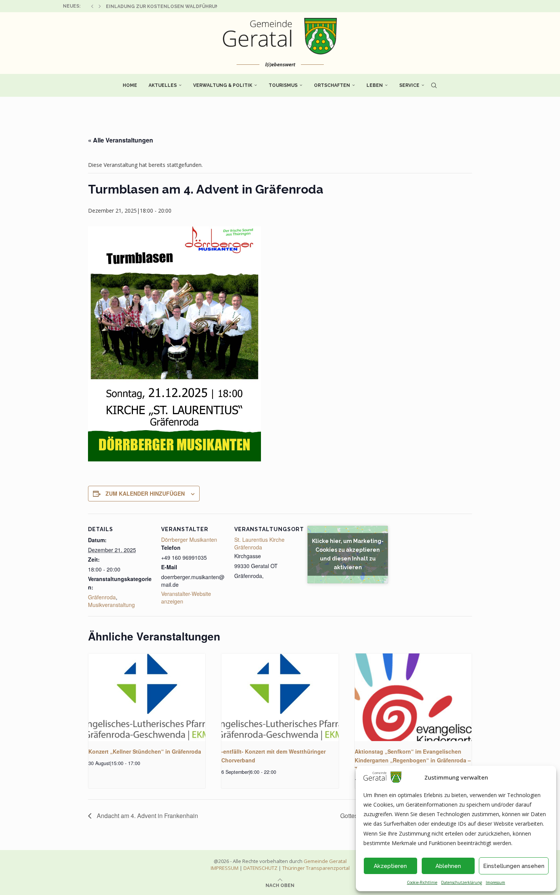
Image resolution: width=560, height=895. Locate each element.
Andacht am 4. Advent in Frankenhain (146, 815)
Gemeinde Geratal (325, 861)
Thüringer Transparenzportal (316, 868)
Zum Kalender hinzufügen (145, 493)
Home (130, 85)
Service (409, 85)
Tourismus (283, 85)
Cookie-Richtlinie (422, 882)
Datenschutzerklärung (461, 882)
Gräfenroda (102, 597)
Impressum (495, 882)
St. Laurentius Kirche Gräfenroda (259, 543)
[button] (92, 6)
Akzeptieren (390, 866)
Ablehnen (448, 866)
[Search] (434, 85)
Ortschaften (332, 85)
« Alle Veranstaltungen (120, 140)
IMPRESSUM (224, 868)
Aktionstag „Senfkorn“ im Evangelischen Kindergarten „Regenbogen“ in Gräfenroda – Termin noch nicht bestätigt (413, 760)
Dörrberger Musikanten (189, 539)
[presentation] (146, 697)
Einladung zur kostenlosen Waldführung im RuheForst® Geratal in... (201, 6)
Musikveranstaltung (111, 604)
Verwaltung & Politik (222, 85)
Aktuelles (163, 85)
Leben (374, 85)
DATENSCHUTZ (260, 868)
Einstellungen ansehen (513, 866)
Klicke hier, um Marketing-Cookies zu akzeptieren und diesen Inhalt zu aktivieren (348, 554)
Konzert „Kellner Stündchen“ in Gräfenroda (144, 751)
